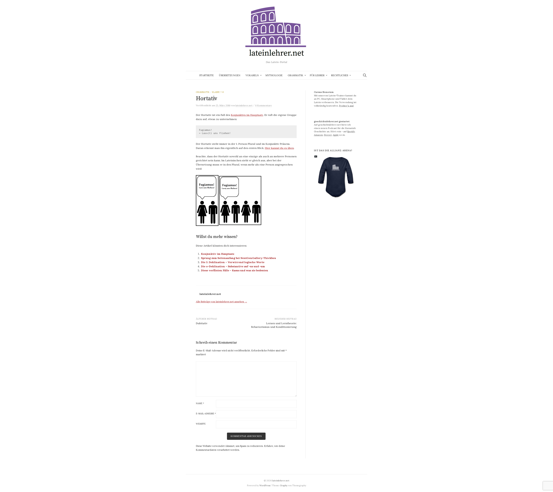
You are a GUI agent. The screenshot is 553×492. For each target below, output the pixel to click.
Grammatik (295, 75)
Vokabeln (252, 75)
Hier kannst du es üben (279, 148)
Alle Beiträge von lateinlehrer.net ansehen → (221, 301)
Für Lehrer (317, 75)
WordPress (264, 485)
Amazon (318, 134)
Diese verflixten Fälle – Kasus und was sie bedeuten (234, 270)
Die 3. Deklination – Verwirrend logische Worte (232, 262)
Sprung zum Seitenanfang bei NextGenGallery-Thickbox (238, 258)
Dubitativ (201, 323)
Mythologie (274, 75)
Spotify (351, 131)
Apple (336, 134)
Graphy (283, 485)
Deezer (328, 134)
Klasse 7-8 (218, 92)
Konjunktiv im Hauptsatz (217, 253)
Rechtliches (339, 75)
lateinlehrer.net (280, 480)
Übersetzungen (229, 75)
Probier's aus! (346, 105)
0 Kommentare (263, 105)
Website (201, 424)
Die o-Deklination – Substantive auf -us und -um (233, 266)
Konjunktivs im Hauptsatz (247, 115)
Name (200, 403)
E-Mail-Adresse (206, 414)
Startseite (206, 75)
